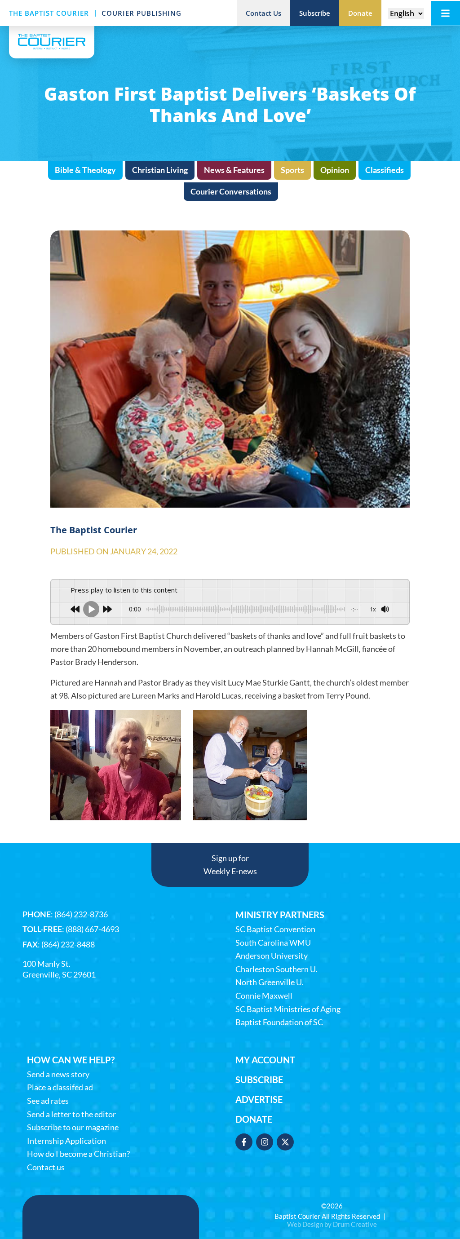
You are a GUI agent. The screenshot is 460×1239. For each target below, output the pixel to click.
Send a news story (58, 1074)
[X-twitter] (285, 1141)
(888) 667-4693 (92, 929)
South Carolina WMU (273, 942)
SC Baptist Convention (275, 929)
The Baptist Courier (49, 13)
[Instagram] (264, 1141)
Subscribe (259, 1079)
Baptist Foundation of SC (279, 1022)
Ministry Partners (279, 914)
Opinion (334, 170)
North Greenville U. (269, 982)
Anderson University (271, 955)
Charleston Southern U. (276, 969)
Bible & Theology (85, 170)
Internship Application (66, 1141)
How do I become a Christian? (78, 1154)
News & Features (234, 170)
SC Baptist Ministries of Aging (288, 1009)
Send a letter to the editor (71, 1114)
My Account (265, 1059)
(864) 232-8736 (81, 914)
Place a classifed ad (60, 1087)
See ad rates (48, 1101)
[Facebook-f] (243, 1141)
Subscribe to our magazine (73, 1127)
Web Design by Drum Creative (332, 1224)
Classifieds (384, 170)
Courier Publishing (141, 13)
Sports (292, 170)
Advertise (259, 1099)
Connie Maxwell (263, 995)
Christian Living (160, 170)
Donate (253, 1119)
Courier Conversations (230, 191)
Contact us (46, 1167)
